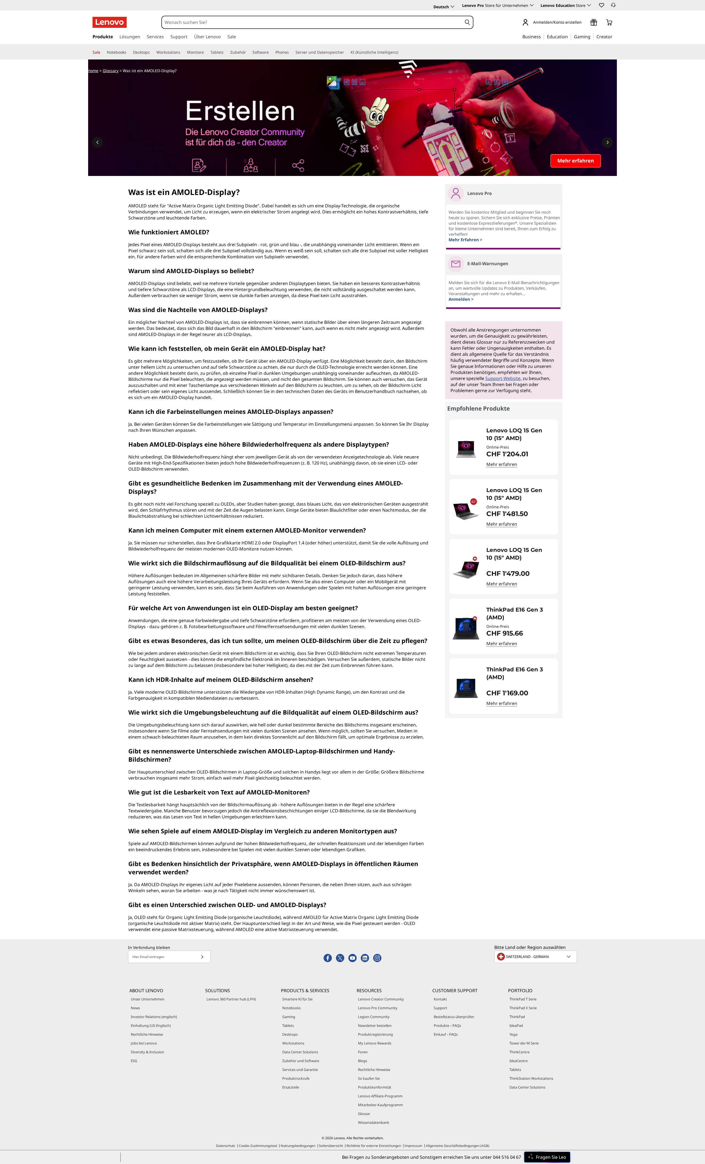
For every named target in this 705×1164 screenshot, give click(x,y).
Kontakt (440, 999)
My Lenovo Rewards (374, 1043)
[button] (601, 5)
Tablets (288, 1025)
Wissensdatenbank (373, 1122)
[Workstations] (182, 52)
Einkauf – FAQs (446, 1034)
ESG (134, 1060)
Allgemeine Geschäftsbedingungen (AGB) (457, 1145)
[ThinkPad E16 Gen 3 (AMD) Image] (466, 628)
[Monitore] (206, 52)
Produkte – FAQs (447, 1025)
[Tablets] (225, 52)
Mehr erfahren (501, 464)
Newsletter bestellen (375, 1025)
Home (93, 70)
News (135, 1007)
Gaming (288, 1016)
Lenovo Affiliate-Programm (380, 1096)
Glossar (364, 1113)
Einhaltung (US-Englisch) (151, 1025)
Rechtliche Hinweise (147, 1034)
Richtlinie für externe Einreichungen (373, 1145)
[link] (613, 6)
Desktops (290, 1034)
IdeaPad (516, 1025)
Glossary (110, 70)
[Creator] (614, 36)
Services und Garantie (300, 1069)
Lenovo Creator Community (381, 999)
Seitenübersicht (331, 1145)
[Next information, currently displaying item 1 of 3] (607, 142)
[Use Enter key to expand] (585, 22)
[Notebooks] (128, 52)
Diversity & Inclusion (147, 1051)
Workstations (293, 1043)
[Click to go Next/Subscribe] (202, 957)
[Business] (542, 36)
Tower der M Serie (524, 1043)
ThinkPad (517, 1016)
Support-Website (502, 378)
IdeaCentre (518, 1060)
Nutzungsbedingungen (298, 1145)
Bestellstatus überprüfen (454, 1016)
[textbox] (536, 956)
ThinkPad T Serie (522, 999)
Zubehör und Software (300, 1060)
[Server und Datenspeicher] (346, 52)
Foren (363, 1051)
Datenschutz (225, 1145)
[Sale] (102, 52)
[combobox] (312, 22)
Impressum (413, 1145)
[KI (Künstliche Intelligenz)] (400, 52)
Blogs (362, 1060)
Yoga (513, 1034)
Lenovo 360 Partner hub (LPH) (231, 999)
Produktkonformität (374, 1087)
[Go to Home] (110, 22)
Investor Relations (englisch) (154, 1016)
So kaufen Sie (369, 1078)
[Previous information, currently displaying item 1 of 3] (97, 142)
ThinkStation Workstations (531, 1078)
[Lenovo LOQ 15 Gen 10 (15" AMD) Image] (466, 449)
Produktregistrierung (375, 1034)
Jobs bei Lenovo (144, 1043)
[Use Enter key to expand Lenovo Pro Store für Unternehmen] (531, 5)
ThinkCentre (519, 1051)
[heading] (518, 434)
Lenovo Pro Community (377, 1007)
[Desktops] (152, 52)
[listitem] (503, 447)
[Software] (271, 52)
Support (440, 1007)
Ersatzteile (290, 1087)
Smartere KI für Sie (297, 999)
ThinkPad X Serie (523, 1007)
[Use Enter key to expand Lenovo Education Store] (589, 5)
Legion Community (374, 1016)
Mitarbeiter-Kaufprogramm (380, 1104)
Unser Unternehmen (147, 999)
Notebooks (291, 1007)
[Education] (569, 36)
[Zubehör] (248, 52)
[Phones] (291, 52)
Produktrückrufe (296, 1078)
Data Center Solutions (300, 1051)
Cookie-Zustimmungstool (258, 1145)
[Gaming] (592, 36)
